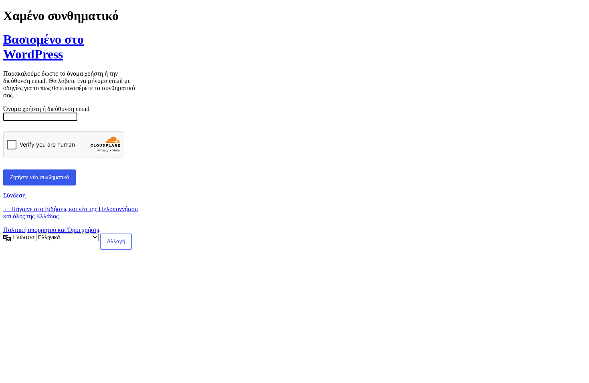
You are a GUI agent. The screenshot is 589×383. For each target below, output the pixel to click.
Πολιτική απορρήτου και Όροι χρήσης (51, 229)
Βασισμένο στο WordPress (43, 46)
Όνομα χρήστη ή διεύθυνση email (46, 108)
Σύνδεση (14, 195)
